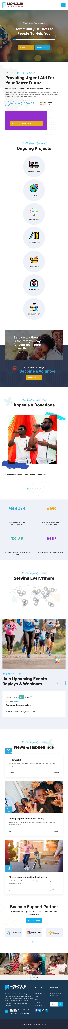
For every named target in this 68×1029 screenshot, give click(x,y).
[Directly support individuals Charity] (34, 797)
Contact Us (38, 1006)
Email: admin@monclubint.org (19, 1013)
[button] (28, 489)
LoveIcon (16, 701)
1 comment (56, 772)
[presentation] (58, 683)
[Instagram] (43, 1010)
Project (37, 996)
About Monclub (40, 993)
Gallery (37, 999)
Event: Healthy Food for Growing (21, 705)
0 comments (55, 890)
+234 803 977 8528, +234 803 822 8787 (21, 1010)
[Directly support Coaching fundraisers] (34, 855)
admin (12, 772)
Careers (37, 1002)
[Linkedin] (46, 1010)
